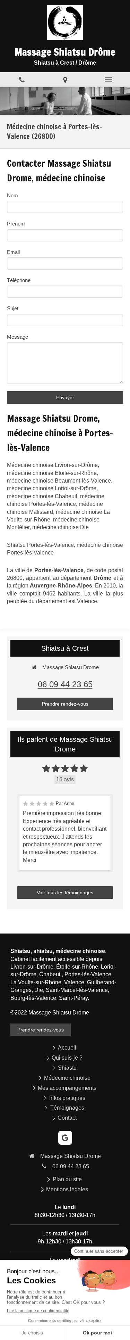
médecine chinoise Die (60, 527)
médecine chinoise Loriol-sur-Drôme (51, 488)
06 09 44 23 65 (65, 684)
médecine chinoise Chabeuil (42, 496)
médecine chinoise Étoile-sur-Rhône (52, 473)
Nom (12, 195)
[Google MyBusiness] (65, 1138)
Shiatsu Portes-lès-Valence (40, 545)
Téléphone (19, 280)
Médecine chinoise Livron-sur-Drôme (52, 465)
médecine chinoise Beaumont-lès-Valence (59, 481)
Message (17, 337)
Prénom (16, 224)
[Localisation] (65, 79)
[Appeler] (21, 79)
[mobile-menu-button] (108, 80)
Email (13, 252)
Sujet (12, 308)
